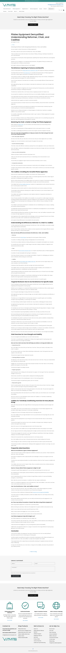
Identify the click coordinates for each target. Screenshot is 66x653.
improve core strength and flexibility (41, 492)
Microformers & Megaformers (24, 630)
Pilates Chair (20, 124)
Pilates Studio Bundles (23, 637)
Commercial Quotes (53, 637)
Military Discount (53, 635)
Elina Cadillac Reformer (25, 184)
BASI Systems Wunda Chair (24, 250)
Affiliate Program (37, 633)
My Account (52, 628)
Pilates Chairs (21, 635)
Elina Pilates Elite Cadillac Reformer (27, 261)
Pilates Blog (51, 641)
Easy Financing (52, 632)
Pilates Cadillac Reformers (24, 634)
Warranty (36, 637)
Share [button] (13, 44)
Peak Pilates (23, 237)
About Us (36, 628)
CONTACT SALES (33, 24)
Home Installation (53, 634)
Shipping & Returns (38, 635)
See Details (9, 620)
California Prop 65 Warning (39, 642)
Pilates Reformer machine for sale (30, 70)
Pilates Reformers (22, 628)
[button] (59, 10)
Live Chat (51, 630)
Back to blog (34, 551)
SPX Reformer (27, 72)
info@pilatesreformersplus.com (55, 4)
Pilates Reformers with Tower (24, 632)
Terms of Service (37, 640)
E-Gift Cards (52, 639)
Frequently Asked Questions (55, 642)
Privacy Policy (37, 639)
